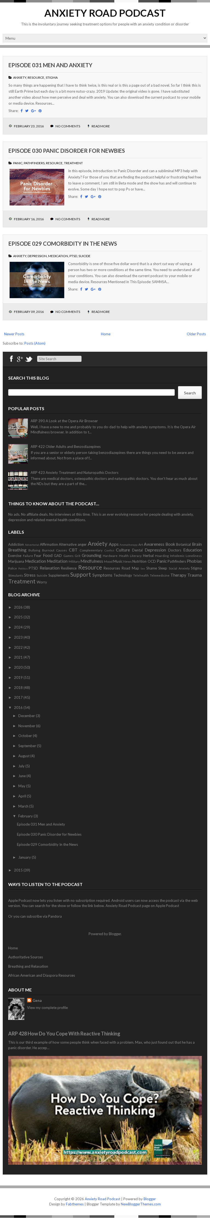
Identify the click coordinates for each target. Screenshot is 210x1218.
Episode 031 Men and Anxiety (50, 65)
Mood (108, 561)
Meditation (57, 561)
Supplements (58, 575)
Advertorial (32, 544)
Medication (58, 256)
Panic (17, 163)
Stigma (52, 77)
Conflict (109, 550)
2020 (19, 667)
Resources (112, 568)
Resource (36, 77)
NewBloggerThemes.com (141, 1204)
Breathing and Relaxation (28, 966)
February (26, 816)
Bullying (34, 550)
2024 (19, 627)
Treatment (73, 163)
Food (47, 555)
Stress (30, 575)
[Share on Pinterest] (40, 110)
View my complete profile (47, 1007)
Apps (114, 544)
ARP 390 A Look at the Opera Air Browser (64, 421)
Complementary (91, 550)
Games (68, 555)
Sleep (162, 568)
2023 (19, 637)
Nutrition (139, 561)
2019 (19, 677)
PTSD (73, 256)
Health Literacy (130, 555)
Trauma (194, 575)
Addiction (16, 544)
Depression (37, 256)
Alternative (68, 544)
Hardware (110, 555)
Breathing (17, 549)
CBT (73, 549)
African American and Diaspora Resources (41, 975)
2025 (19, 617)
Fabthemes (75, 1204)
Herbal (148, 555)
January (25, 857)
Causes (61, 550)
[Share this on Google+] (33, 110)
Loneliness (194, 555)
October (25, 735)
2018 (19, 687)
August (24, 756)
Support (80, 574)
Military (74, 561)
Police (12, 568)
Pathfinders (34, 163)
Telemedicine (160, 575)
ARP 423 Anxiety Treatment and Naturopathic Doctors (74, 472)
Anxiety (19, 77)
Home (105, 334)
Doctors (174, 550)
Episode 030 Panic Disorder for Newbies (66, 150)
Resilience (69, 568)
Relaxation (50, 567)
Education (192, 549)
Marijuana (16, 561)
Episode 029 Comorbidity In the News (62, 243)
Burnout (48, 550)
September (27, 746)
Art (140, 544)
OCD (152, 561)
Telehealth (141, 575)
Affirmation (49, 544)
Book (170, 544)
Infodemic (177, 555)
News (127, 561)
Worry (42, 582)
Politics (23, 568)
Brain (197, 544)
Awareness (154, 544)
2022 (19, 647)
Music (117, 561)
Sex (143, 568)
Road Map (130, 568)
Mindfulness (91, 561)
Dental (137, 550)
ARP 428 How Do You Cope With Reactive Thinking (64, 1034)
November (27, 726)
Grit (77, 555)
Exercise (14, 555)
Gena (37, 1000)
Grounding (91, 555)
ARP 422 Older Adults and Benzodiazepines (66, 446)
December (27, 716)
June (22, 776)
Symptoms (102, 575)
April (22, 796)
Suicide (84, 256)
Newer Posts (14, 334)
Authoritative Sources (25, 957)
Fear (37, 555)
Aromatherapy (128, 544)
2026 (19, 607)
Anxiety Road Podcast (105, 13)
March (23, 806)
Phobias (194, 561)
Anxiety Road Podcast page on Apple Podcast (142, 905)
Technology (122, 575)
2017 (19, 697)
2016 (19, 707)
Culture (123, 549)
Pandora (55, 916)
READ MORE (101, 126)
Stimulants (15, 575)
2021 (19, 657)
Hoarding (162, 555)
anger (82, 544)
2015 (19, 870)
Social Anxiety (179, 568)
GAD (58, 555)
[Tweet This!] (27, 110)
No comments (68, 126)
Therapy (178, 575)
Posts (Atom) (34, 343)
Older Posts (196, 334)
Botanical (183, 544)
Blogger (115, 934)
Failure (28, 555)
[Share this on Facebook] (21, 110)
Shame (151, 568)
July (21, 766)
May (22, 786)
